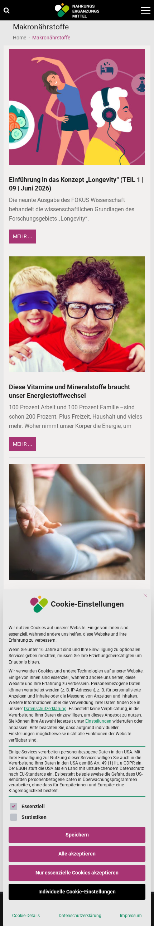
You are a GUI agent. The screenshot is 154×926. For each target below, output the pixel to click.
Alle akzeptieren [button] (77, 854)
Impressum (131, 915)
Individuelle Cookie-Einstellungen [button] (77, 891)
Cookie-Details (26, 915)
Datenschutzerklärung (45, 708)
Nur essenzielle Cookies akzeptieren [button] (77, 873)
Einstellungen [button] (98, 721)
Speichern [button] (77, 835)
